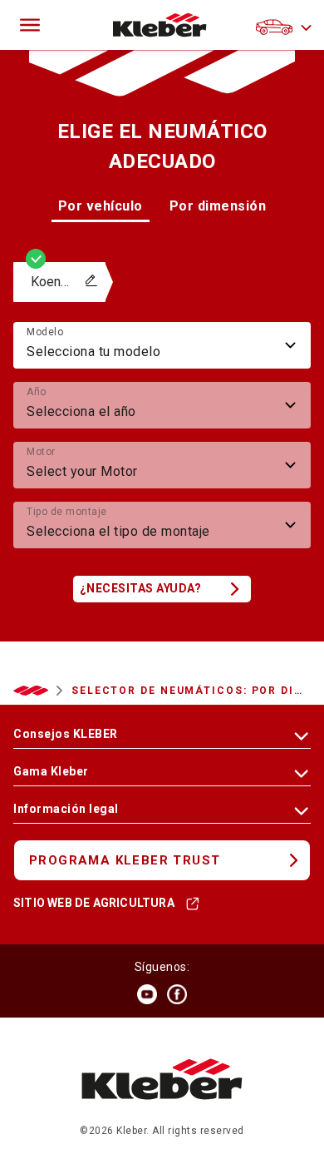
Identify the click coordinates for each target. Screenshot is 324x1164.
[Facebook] (177, 994)
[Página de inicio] (160, 25)
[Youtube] (147, 994)
